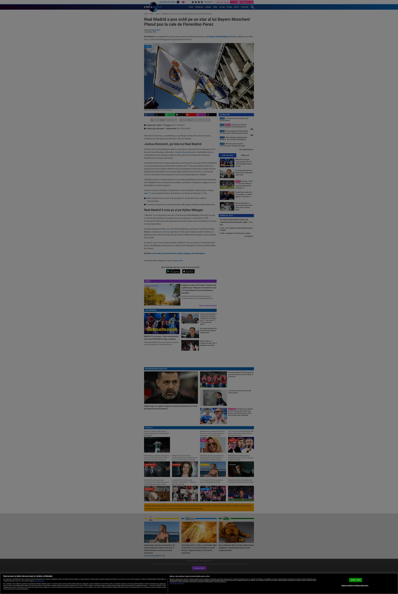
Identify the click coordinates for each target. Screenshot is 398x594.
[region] (199, 583)
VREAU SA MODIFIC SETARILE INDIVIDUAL (354, 585)
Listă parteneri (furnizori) (177, 583)
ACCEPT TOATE (356, 580)
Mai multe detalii (39, 581)
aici (148, 585)
